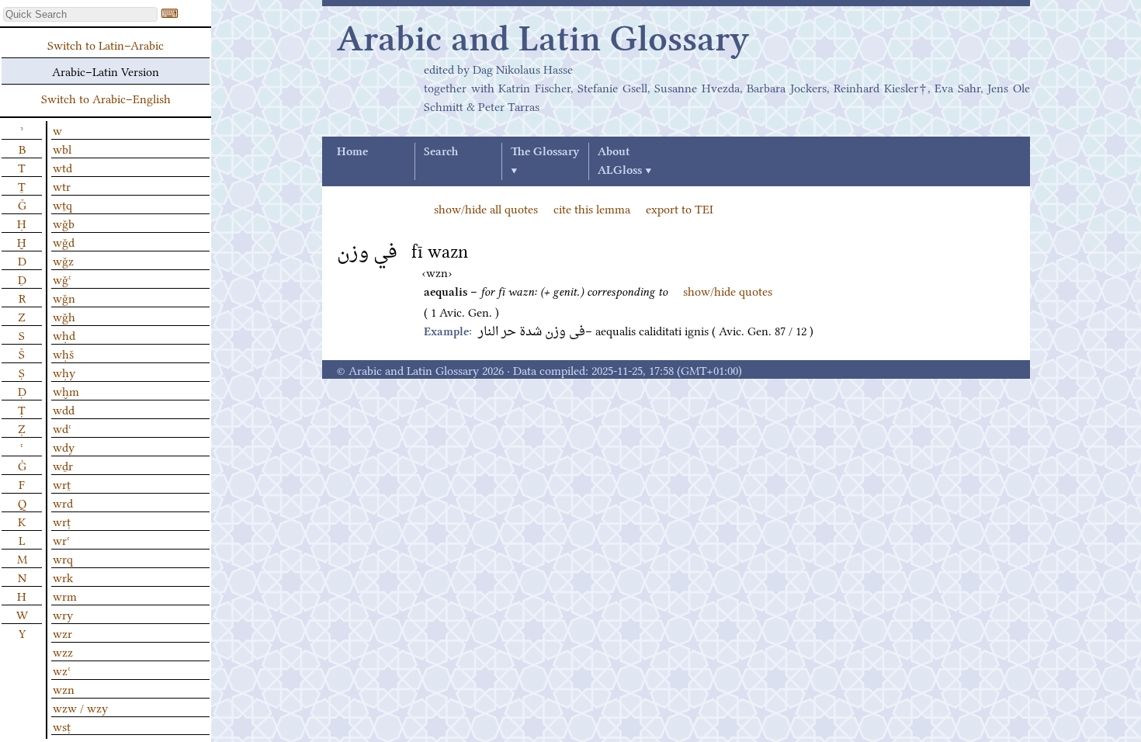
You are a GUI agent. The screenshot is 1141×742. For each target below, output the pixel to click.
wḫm (66, 390)
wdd (64, 409)
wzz (63, 651)
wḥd (64, 334)
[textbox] (80, 14)
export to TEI (679, 208)
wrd (63, 502)
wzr (62, 632)
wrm (65, 595)
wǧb (64, 222)
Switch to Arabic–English (106, 97)
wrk (63, 576)
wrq (63, 558)
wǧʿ (62, 278)
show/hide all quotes (486, 208)
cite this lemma (591, 208)
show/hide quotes (727, 290)
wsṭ (62, 725)
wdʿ (62, 427)
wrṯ (62, 483)
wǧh (64, 315)
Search (441, 152)
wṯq (62, 204)
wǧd (64, 241)
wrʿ (61, 539)
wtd (62, 166)
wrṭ (62, 520)
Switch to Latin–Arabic (105, 44)
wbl (62, 148)
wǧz (63, 260)
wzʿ (62, 669)
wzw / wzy (80, 707)
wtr (62, 185)
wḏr (63, 464)
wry (63, 613)
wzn (64, 688)
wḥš (63, 353)
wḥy (64, 371)
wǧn (64, 297)
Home (352, 152)
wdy (64, 446)
